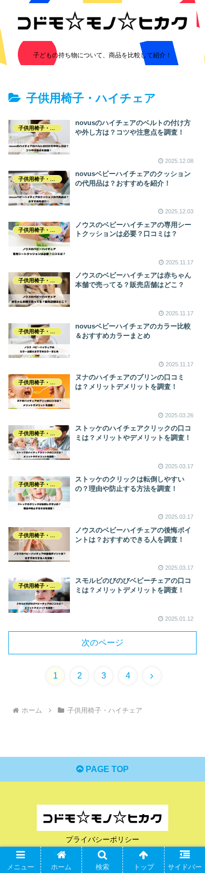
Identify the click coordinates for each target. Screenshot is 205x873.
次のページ (102, 642)
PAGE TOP (106, 769)
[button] (184, 838)
